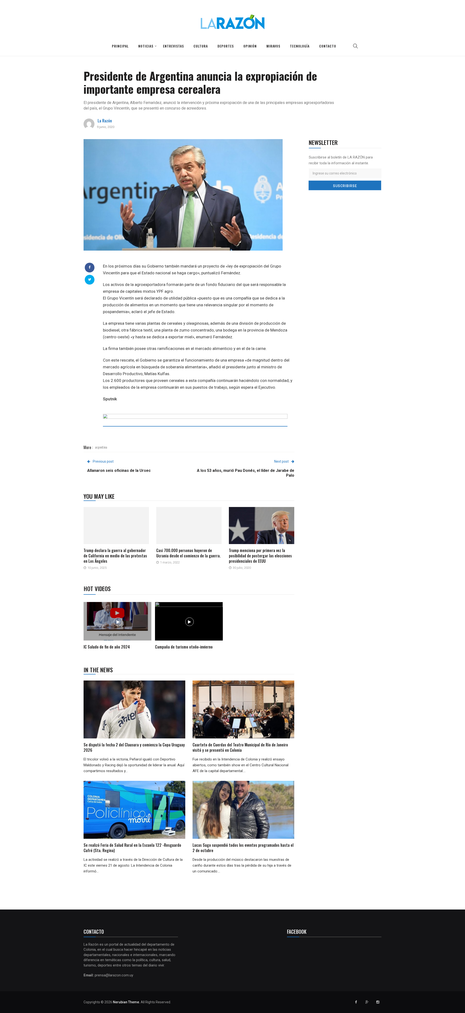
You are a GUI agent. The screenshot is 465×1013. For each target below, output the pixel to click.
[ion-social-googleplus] (367, 1002)
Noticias (145, 45)
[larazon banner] (195, 424)
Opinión (250, 45)
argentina (101, 447)
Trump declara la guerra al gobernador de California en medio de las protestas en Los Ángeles (115, 555)
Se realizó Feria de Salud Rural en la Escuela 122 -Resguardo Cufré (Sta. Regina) (132, 847)
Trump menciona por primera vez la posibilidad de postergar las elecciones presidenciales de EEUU (260, 555)
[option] (117, 626)
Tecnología (300, 45)
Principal (120, 45)
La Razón (105, 121)
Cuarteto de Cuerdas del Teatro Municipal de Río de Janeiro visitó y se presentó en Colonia (240, 747)
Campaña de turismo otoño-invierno (184, 647)
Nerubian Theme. (126, 1002)
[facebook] (90, 267)
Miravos (273, 45)
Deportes (225, 45)
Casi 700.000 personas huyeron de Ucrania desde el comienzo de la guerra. (188, 553)
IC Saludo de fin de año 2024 (107, 647)
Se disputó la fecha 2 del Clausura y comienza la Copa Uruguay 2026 (134, 747)
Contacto (327, 45)
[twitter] (89, 279)
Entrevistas (173, 45)
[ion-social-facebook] (356, 1002)
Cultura (201, 45)
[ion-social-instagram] (377, 1002)
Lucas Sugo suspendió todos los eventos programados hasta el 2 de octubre (243, 847)
